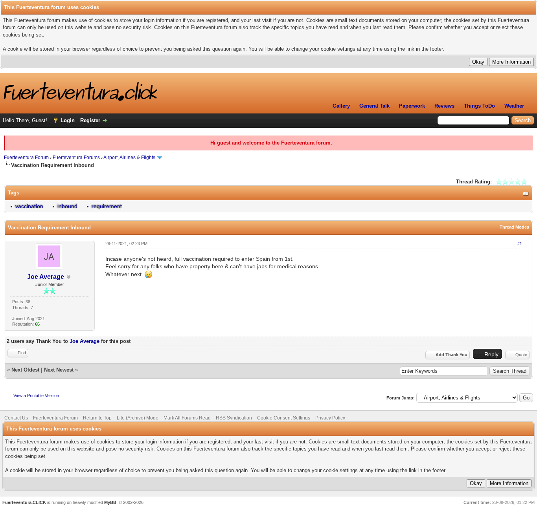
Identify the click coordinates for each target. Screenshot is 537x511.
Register (90, 120)
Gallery (341, 106)
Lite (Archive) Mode (137, 418)
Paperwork (412, 106)
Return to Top (97, 418)
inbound (67, 206)
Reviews (444, 106)
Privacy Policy (330, 418)
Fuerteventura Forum (26, 157)
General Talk (374, 106)
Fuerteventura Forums (76, 157)
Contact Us (16, 418)
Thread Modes (514, 227)
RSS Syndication (234, 418)
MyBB (110, 502)
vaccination (29, 206)
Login (68, 120)
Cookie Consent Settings (283, 418)
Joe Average (45, 276)
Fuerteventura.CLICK (24, 502)
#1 (519, 243)
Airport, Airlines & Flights (129, 157)
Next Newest (59, 370)
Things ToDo (479, 106)
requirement (107, 206)
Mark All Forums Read (187, 418)
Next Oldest (25, 370)
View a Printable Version (36, 395)
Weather (514, 106)
